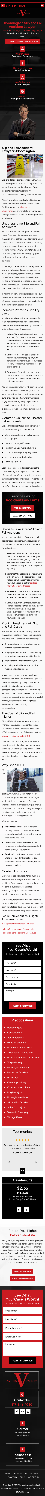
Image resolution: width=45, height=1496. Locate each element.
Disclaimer (13, 1488)
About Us (18, 1473)
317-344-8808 (15, 5)
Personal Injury (14, 1027)
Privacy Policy (38, 1488)
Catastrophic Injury (17, 1082)
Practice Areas (32, 1473)
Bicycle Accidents (16, 1042)
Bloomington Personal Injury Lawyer (26, 30)
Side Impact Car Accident (20, 1052)
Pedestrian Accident (17, 1072)
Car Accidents (14, 1032)
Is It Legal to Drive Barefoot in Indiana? (18, 923)
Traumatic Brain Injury (17, 1112)
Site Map (26, 1492)
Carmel (22, 1429)
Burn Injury (12, 1077)
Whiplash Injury (14, 1062)
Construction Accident (18, 1087)
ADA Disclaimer (25, 1488)
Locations (12, 1477)
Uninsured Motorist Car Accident (23, 1057)
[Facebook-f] (17, 1411)
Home (5, 30)
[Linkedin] (28, 1411)
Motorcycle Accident (18, 1067)
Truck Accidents (15, 1037)
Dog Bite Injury (14, 1092)
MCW (18, 1492)
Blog (22, 1477)
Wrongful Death (15, 1117)
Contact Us (33, 1477)
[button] (9, 1162)
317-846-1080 (22, 1404)
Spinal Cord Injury (16, 1107)
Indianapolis (22, 1455)
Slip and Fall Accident (18, 1102)
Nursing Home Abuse (17, 1097)
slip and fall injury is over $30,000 (16, 736)
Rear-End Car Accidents (19, 1047)
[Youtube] (22, 1411)
